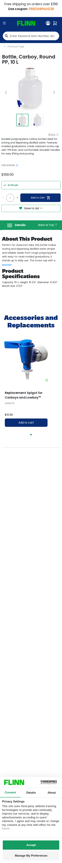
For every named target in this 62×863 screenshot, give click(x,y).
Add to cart (26, 423)
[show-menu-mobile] (4, 23)
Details (20, 225)
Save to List (31, 208)
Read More (7, 264)
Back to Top (46, 225)
